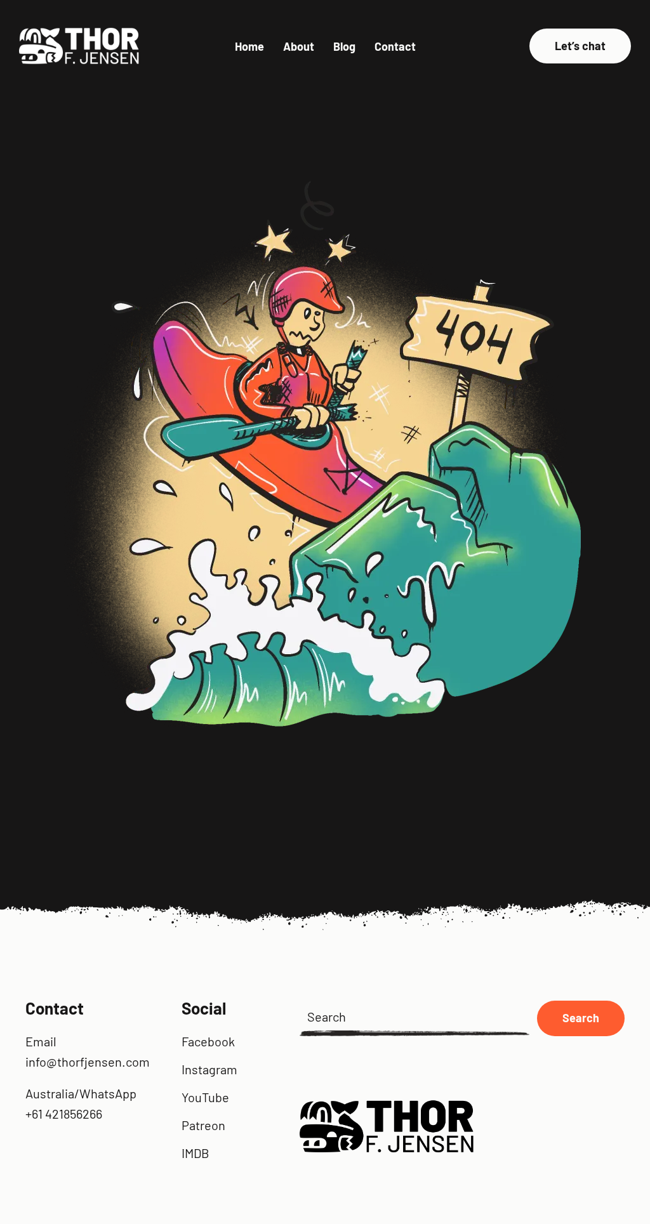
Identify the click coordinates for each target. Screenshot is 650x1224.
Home (249, 46)
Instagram (209, 1069)
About (298, 46)
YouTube (205, 1097)
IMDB (195, 1153)
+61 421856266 (63, 1113)
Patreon (203, 1125)
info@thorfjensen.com (87, 1061)
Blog (344, 46)
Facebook (208, 1041)
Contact (395, 46)
